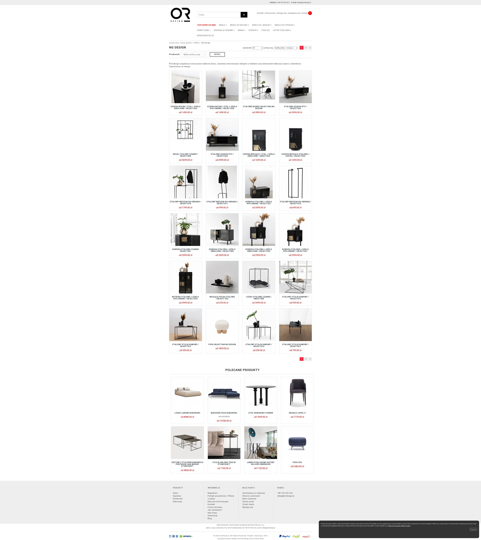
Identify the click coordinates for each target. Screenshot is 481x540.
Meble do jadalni (261, 25)
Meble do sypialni (284, 25)
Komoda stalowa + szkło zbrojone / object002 (222, 250)
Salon (175, 493)
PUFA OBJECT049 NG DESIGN (222, 344)
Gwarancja (212, 515)
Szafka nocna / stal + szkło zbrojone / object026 (186, 107)
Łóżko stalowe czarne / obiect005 (259, 298)
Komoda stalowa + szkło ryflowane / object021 (295, 250)
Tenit (266, 536)
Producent (174, 54)
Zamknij (473, 529)
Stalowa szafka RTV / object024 (222, 155)
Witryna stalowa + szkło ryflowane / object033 (185, 298)
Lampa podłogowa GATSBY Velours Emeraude (260, 463)
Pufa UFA (297, 462)
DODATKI (253, 30)
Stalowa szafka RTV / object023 (295, 107)
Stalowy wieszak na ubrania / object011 (222, 203)
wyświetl (247, 48)
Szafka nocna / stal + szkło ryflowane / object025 (222, 107)
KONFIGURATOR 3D (205, 36)
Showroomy (270, 13)
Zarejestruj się (294, 13)
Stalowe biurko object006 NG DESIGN (259, 107)
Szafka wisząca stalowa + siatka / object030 (295, 155)
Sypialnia (177, 496)
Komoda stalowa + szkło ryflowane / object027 (259, 203)
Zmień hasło (248, 504)
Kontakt (260, 13)
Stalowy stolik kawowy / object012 (295, 298)
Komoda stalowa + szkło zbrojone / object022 (259, 250)
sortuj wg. (268, 48)
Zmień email (248, 501)
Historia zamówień (251, 496)
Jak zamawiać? (215, 510)
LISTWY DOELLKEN (281, 30)
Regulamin (212, 493)
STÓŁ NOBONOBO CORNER (260, 413)
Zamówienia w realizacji (253, 493)
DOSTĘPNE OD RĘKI (206, 25)
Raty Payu (212, 513)
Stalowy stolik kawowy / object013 (185, 345)
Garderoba (178, 499)
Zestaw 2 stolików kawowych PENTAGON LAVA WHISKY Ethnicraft (187, 464)
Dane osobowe (249, 499)
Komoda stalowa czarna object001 (185, 250)
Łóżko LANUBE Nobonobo (187, 413)
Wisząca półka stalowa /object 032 (222, 298)
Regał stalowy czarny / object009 (185, 155)
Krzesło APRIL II (297, 413)
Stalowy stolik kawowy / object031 (295, 345)
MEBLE (222, 25)
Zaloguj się (281, 13)
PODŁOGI (266, 30)
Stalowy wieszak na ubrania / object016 (295, 203)
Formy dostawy (215, 507)
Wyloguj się (247, 507)
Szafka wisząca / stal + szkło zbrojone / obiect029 (259, 155)
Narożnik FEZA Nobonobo (224, 413)
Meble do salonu (239, 25)
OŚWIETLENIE (203, 30)
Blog (210, 518)
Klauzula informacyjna (218, 501)
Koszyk (305, 13)
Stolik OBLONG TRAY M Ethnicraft (224, 463)
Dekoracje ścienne (223, 30)
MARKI (241, 30)
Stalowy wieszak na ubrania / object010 (185, 203)
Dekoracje (177, 501)
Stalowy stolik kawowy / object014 (259, 345)
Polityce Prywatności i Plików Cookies (399, 525)
